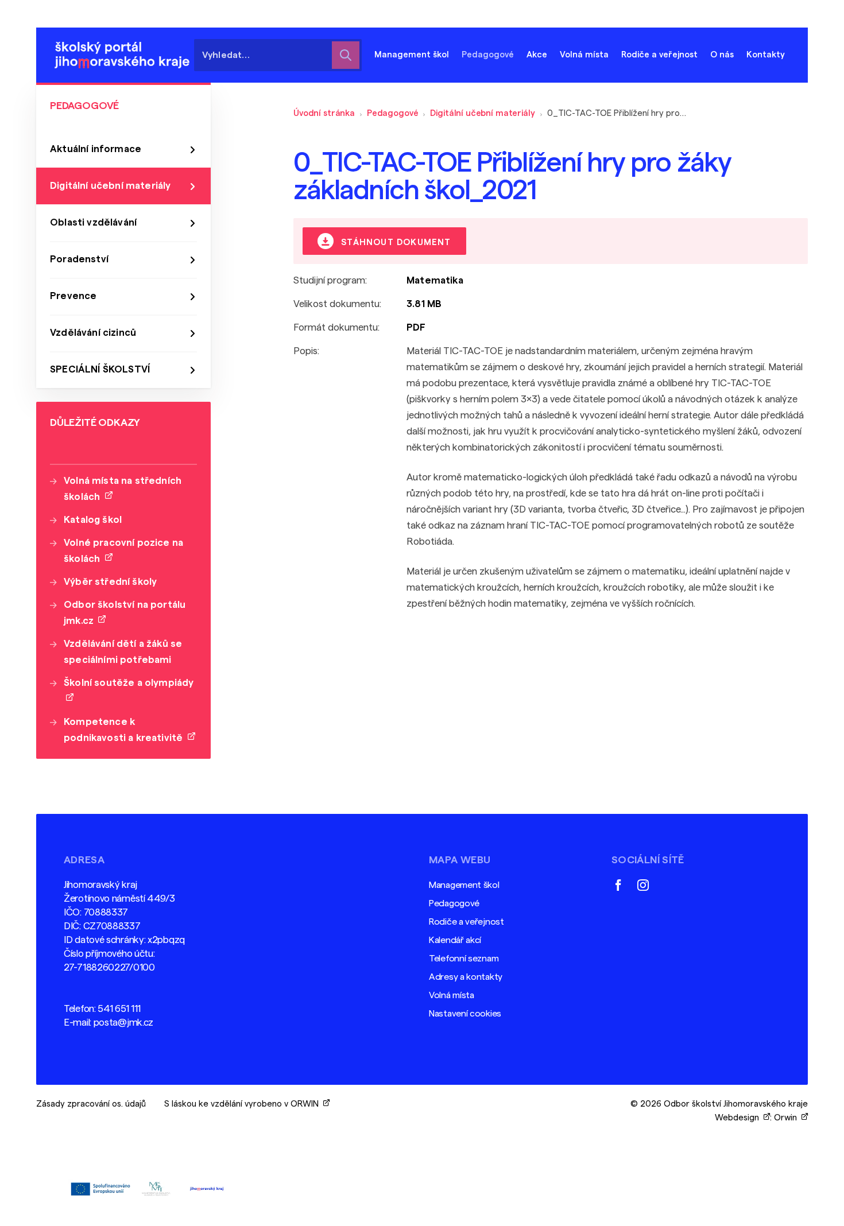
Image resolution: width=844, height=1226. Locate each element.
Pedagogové (393, 113)
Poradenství (79, 259)
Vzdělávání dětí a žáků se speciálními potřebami (123, 652)
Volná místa (584, 55)
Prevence (73, 296)
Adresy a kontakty (465, 976)
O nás (722, 55)
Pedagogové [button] (488, 55)
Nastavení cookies (465, 1013)
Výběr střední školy (110, 582)
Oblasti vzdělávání (93, 222)
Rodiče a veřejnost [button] (659, 55)
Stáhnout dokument (394, 242)
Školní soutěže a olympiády (128, 691)
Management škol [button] (411, 55)
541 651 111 (119, 1009)
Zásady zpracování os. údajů (91, 1104)
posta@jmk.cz (123, 1022)
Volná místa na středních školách (122, 489)
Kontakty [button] (765, 55)
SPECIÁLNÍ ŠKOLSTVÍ (100, 369)
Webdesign (739, 1118)
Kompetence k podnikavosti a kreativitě (126, 730)
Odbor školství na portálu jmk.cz (124, 613)
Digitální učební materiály (482, 113)
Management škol (464, 885)
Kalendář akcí (455, 940)
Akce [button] (536, 55)
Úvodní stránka (324, 113)
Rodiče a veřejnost (466, 921)
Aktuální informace (95, 149)
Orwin (788, 1118)
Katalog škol (93, 520)
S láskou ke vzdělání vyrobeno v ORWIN (243, 1104)
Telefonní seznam (463, 958)
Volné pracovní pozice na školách (123, 551)
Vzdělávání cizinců (93, 332)
